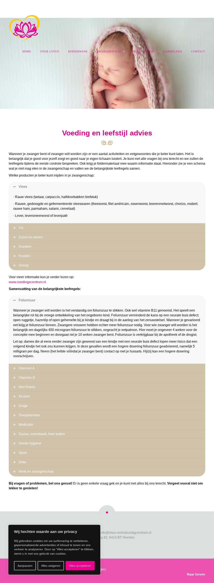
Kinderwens (78, 51)
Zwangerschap (109, 51)
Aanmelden (172, 51)
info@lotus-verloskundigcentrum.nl (125, 532)
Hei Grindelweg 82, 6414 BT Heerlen (107, 537)
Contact (198, 51)
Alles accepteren (80, 565)
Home (26, 51)
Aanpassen (25, 565)
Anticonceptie (142, 51)
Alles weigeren (50, 565)
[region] (54, 550)
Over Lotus (49, 51)
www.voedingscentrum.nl (27, 282)
